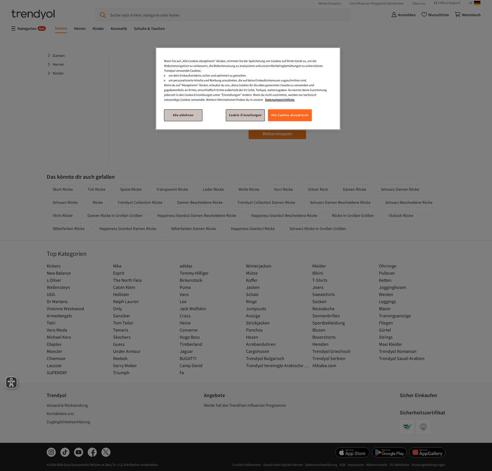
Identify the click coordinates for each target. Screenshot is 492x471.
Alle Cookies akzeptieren (290, 115)
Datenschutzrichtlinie (279, 100)
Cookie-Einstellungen (245, 115)
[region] (248, 88)
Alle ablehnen (183, 115)
